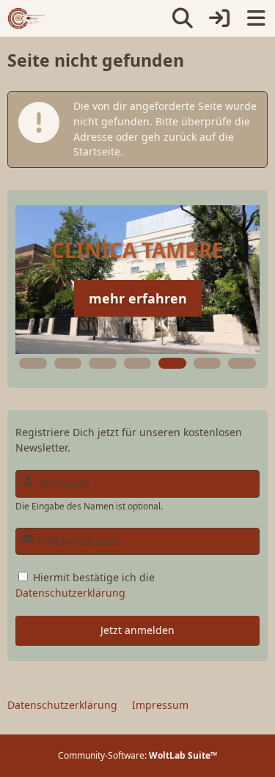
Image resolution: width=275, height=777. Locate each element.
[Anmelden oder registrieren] (219, 18)
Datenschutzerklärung (70, 593)
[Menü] (256, 18)
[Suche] (182, 18)
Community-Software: (137, 755)
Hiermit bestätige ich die (85, 585)
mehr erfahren (138, 298)
